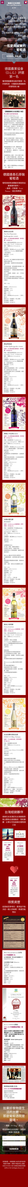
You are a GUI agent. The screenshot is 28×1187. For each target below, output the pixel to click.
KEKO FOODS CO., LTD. (15, 38)
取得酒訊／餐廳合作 (14, 56)
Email (5, 1143)
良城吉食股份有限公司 (20, 34)
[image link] (20, 834)
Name (5, 1138)
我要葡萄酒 (14, 1149)
